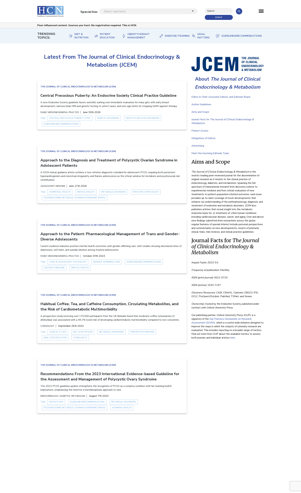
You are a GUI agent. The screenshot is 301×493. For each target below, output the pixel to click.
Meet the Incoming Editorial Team (210, 153)
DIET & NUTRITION (81, 35)
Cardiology (47, 326)
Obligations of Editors (203, 138)
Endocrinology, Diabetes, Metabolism (62, 396)
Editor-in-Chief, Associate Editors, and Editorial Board (220, 97)
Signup (218, 17)
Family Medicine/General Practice (59, 112)
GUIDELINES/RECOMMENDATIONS (239, 36)
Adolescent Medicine (52, 186)
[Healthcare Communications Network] (50, 11)
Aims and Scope (200, 112)
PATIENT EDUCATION (107, 35)
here (232, 337)
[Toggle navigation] (261, 12)
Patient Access (199, 130)
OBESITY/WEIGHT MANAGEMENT (138, 35)
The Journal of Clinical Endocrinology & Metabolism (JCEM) (78, 86)
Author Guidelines (201, 104)
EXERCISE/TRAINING (175, 36)
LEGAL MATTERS (203, 35)
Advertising (197, 145)
